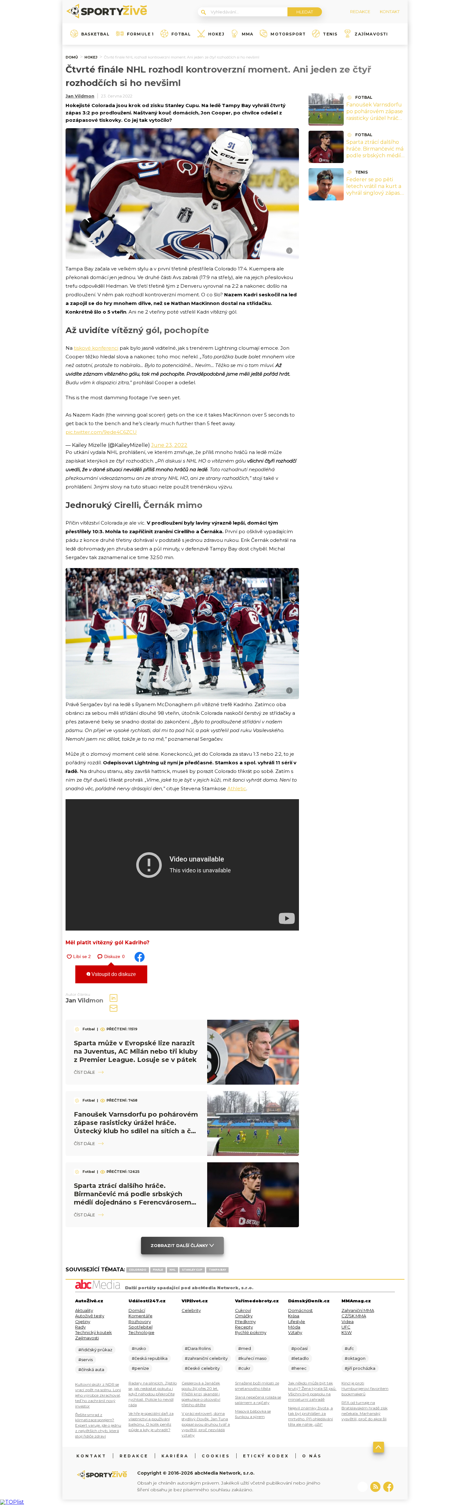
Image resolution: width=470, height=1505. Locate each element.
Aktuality (84, 1310)
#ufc (349, 1348)
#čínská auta (91, 1369)
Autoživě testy (89, 1315)
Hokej (216, 34)
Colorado (137, 1269)
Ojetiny (82, 1321)
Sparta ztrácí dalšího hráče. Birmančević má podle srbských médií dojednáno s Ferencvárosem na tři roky (374, 158)
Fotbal (181, 34)
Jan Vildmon (80, 95)
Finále (158, 1269)
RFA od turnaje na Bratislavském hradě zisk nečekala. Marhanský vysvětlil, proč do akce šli (364, 1410)
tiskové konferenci (96, 348)
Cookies (216, 1456)
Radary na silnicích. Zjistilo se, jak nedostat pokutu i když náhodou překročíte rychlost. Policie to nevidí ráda (153, 1394)
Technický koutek (93, 1332)
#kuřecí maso (252, 1358)
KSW (346, 1332)
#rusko (139, 1348)
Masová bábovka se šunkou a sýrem (253, 1414)
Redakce (134, 1456)
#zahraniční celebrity (206, 1358)
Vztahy (295, 1332)
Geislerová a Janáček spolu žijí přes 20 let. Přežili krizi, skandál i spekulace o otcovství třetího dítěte (201, 1394)
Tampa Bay (217, 1269)
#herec (299, 1368)
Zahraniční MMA (357, 1310)
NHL (172, 1269)
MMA (248, 34)
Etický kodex (266, 1456)
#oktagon (355, 1358)
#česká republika (150, 1358)
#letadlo (300, 1358)
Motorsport (288, 34)
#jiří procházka (360, 1368)
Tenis (330, 34)
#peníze (140, 1368)
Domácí (137, 1310)
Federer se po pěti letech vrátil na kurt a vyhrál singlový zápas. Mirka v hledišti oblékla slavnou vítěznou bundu (373, 196)
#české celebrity (202, 1368)
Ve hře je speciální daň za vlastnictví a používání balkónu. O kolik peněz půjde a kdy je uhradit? (151, 1421)
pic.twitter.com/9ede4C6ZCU (101, 432)
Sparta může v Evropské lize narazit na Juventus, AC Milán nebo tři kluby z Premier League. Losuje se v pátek (136, 1051)
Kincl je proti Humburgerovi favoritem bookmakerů (364, 1388)
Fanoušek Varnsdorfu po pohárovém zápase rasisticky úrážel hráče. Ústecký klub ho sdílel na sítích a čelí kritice (374, 118)
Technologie (141, 1332)
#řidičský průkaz (95, 1349)
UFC (345, 1327)
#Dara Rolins (198, 1348)
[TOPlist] (12, 1502)
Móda (294, 1327)
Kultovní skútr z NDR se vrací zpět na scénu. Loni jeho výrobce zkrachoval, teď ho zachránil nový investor (98, 1395)
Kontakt (91, 1456)
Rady (80, 1327)
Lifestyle (296, 1321)
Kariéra (175, 1456)
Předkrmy (245, 1321)
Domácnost (300, 1310)
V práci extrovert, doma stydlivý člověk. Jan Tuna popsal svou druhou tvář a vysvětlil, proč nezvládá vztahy (206, 1424)
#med (244, 1348)
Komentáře (141, 1315)
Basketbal (95, 34)
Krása (293, 1315)
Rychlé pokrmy (250, 1332)
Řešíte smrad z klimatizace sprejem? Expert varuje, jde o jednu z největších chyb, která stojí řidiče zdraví (98, 1425)
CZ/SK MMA (353, 1315)
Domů (72, 57)
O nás (312, 1456)
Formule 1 (140, 34)
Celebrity (191, 1310)
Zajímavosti (371, 34)
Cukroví (243, 1310)
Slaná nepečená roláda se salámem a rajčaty (258, 1400)
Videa (347, 1321)
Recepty (244, 1327)
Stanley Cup (192, 1269)
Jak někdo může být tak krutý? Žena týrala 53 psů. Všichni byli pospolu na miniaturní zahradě (312, 1391)
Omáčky (244, 1315)
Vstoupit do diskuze (113, 974)
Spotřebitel (141, 1327)
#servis (85, 1359)
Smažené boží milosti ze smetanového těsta (257, 1386)
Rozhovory (140, 1321)
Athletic (236, 788)
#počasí (299, 1348)
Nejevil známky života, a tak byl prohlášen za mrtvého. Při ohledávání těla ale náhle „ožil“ (310, 1416)
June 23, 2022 (169, 445)
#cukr (244, 1368)
